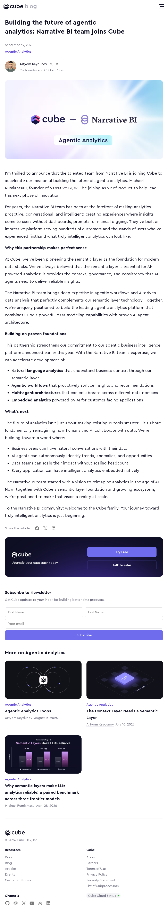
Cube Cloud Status (102, 895)
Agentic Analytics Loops (28, 711)
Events (10, 874)
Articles (10, 868)
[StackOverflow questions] (40, 903)
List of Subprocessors (102, 886)
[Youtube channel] (32, 903)
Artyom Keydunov (33, 64)
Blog (8, 863)
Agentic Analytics (18, 51)
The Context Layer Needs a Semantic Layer (122, 714)
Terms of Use (96, 868)
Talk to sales (122, 565)
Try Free (122, 552)
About (91, 857)
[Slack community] (15, 903)
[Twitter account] (23, 903)
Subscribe (84, 635)
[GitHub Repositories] (7, 903)
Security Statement (100, 880)
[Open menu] (161, 6)
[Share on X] (45, 528)
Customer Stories (18, 880)
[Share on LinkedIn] (53, 528)
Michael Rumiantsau (19, 805)
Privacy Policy (97, 874)
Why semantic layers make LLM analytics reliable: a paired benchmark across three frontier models (42, 792)
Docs (8, 857)
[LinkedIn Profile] (48, 903)
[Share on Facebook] (37, 528)
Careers (92, 863)
